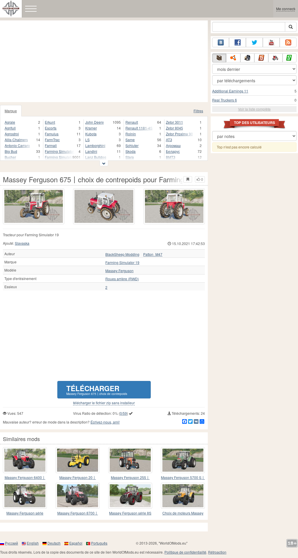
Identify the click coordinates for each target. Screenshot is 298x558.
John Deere (94, 122)
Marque (11, 110)
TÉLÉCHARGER (96, 389)
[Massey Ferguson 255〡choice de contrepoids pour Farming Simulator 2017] (130, 460)
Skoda (130, 151)
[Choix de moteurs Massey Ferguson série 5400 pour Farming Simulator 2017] (183, 496)
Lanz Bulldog (95, 157)
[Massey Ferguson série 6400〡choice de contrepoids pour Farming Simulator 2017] (25, 460)
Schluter (132, 145)
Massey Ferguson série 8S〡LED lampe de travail (130, 513)
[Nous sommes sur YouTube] (271, 42)
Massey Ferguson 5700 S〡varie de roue (183, 477)
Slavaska (22, 243)
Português (99, 542)
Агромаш (173, 145)
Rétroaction (217, 552)
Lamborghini (95, 145)
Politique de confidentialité (185, 552)
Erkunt (50, 122)
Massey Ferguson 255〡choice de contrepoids (130, 477)
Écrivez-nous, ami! (105, 421)
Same (130, 139)
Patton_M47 (152, 254)
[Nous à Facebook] (237, 42)
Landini (91, 151)
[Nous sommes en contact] (220, 42)
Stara (129, 157)
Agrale (10, 122)
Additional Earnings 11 (230, 90)
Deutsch (54, 542)
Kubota (91, 133)
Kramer (91, 127)
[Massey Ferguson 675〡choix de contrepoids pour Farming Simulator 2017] (33, 206)
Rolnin (130, 133)
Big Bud (11, 151)
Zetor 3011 (174, 122)
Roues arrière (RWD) (122, 278)
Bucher (10, 157)
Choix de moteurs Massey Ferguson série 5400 (182, 513)
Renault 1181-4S (138, 127)
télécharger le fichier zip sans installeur (104, 402)
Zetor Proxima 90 (179, 133)
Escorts (50, 127)
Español (75, 542)
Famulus (51, 133)
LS (87, 139)
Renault (131, 122)
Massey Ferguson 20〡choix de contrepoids (77, 477)
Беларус (173, 151)
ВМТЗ (170, 157)
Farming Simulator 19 (59, 157)
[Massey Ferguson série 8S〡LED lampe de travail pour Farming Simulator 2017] (130, 496)
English (33, 542)
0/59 (123, 413)
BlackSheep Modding (122, 254)
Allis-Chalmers (16, 139)
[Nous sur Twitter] (254, 42)
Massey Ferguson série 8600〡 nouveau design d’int (25, 513)
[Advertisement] (104, 61)
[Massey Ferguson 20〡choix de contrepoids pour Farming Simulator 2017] (78, 460)
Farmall (51, 145)
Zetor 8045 (174, 127)
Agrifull (10, 127)
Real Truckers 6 (224, 99)
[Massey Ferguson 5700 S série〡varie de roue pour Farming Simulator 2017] (183, 460)
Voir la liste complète (254, 108)
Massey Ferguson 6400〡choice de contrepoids (25, 477)
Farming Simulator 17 (59, 151)
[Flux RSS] (288, 42)
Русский (11, 542)
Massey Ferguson (119, 270)
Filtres (198, 110)
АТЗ (169, 139)
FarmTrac (52, 139)
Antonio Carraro (17, 145)
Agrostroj (12, 133)
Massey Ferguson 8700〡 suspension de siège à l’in (77, 513)
